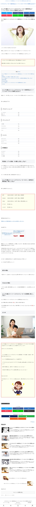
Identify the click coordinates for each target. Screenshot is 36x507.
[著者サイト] (9, 416)
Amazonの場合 (5, 81)
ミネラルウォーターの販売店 (5, 403)
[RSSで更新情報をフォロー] (18, 419)
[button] (33, 246)
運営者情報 (29, 502)
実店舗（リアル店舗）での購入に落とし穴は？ (10, 76)
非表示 (19, 71)
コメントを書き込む (18, 492)
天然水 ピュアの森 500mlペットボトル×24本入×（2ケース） (12, 221)
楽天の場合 (4, 79)
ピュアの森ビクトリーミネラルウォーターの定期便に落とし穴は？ (14, 82)
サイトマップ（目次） (6, 502)
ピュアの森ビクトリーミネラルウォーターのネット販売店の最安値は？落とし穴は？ (17, 78)
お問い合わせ (18, 502)
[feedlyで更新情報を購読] (26, 416)
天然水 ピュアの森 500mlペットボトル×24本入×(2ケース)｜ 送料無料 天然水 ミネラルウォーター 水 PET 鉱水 (18, 231)
